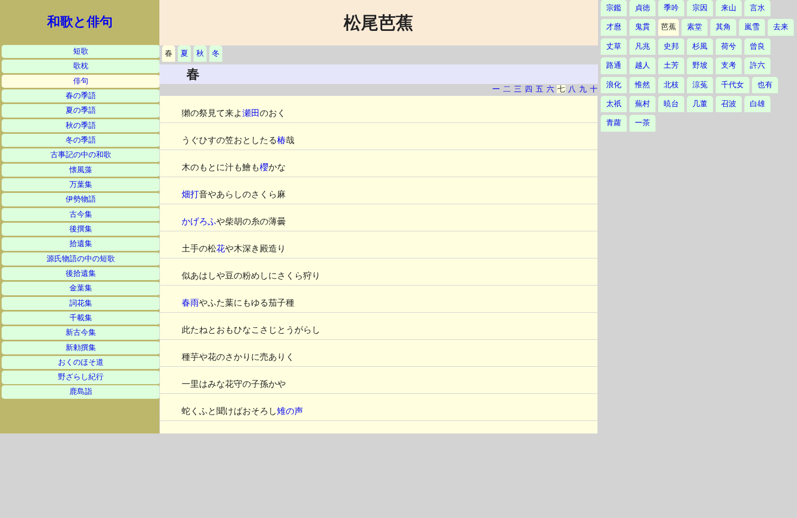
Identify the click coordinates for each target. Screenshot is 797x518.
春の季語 (81, 96)
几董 (700, 104)
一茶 (642, 123)
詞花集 (80, 303)
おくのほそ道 (81, 362)
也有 (765, 85)
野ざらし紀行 (81, 377)
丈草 (613, 46)
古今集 (80, 214)
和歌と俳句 (80, 22)
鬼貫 (642, 27)
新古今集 (81, 332)
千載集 (80, 318)
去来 (780, 27)
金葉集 (80, 288)
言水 (757, 8)
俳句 (80, 81)
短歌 (80, 51)
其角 (723, 27)
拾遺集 (80, 243)
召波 (728, 104)
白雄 (757, 104)
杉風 (700, 46)
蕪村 (642, 104)
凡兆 (642, 46)
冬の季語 (81, 140)
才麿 (613, 27)
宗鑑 (613, 8)
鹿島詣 (80, 391)
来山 (728, 8)
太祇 (613, 104)
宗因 (700, 8)
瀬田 (251, 113)
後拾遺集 (81, 273)
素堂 (694, 27)
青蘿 (613, 123)
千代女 (732, 85)
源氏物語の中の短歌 (81, 259)
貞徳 (642, 8)
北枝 (671, 85)
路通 (613, 65)
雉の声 (290, 411)
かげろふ (199, 221)
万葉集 (80, 184)
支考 (728, 65)
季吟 (671, 8)
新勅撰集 (81, 348)
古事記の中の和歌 (80, 155)
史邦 (671, 46)
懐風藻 (80, 170)
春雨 (190, 302)
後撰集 (80, 229)
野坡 (700, 65)
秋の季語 (81, 125)
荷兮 (728, 46)
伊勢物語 (81, 199)
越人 (642, 65)
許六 (757, 65)
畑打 (190, 194)
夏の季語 (81, 110)
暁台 (671, 104)
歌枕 (80, 66)
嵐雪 (752, 27)
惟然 (642, 85)
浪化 (613, 85)
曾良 (757, 46)
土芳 (671, 65)
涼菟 (700, 85)
